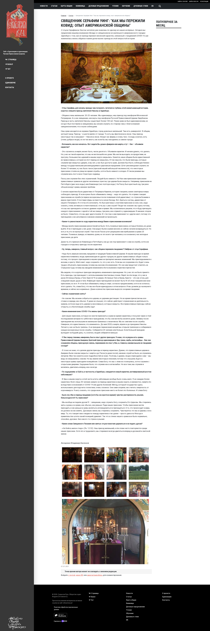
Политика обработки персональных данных (66, 608)
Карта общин (66, 6)
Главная (63, 15)
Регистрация (204, 1)
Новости (44, 6)
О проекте (9, 78)
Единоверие (10, 83)
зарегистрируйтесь (94, 575)
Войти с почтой (182, 1)
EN (152, 6)
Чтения (115, 6)
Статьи (54, 6)
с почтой (71, 575)
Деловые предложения (98, 6)
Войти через (193, 1)
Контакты (9, 87)
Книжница (80, 6)
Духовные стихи (141, 6)
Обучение (126, 6)
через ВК (79, 575)
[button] (72, 454)
